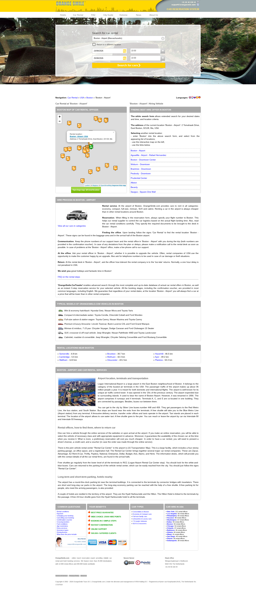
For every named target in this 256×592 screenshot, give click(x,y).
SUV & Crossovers (140, 523)
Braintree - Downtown (141, 169)
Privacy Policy (74, 576)
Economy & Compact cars (142, 514)
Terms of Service (61, 576)
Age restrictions (62, 526)
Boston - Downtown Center (143, 160)
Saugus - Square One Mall (143, 192)
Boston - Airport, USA (79, 136)
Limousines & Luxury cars (142, 519)
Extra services (62, 528)
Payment (60, 514)
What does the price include (67, 534)
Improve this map (119, 185)
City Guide (108, 15)
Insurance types (62, 530)
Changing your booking (65, 516)
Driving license (62, 532)
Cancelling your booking (65, 518)
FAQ (93, 15)
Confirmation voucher (64, 520)
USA (82, 97)
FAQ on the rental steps (69, 277)
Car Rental (78, 15)
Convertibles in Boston (141, 512)
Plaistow (159, 360)
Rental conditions (63, 511)
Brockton (111, 354)
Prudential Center (139, 178)
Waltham (63, 360)
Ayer (157, 357)
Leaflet (87, 185)
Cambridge (64, 357)
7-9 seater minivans (140, 521)
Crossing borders (63, 522)
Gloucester (112, 360)
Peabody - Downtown (141, 173)
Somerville (64, 354)
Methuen (111, 357)
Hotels (63, 15)
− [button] (60, 121)
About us (83, 576)
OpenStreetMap (106, 185)
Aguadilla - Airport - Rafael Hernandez (148, 155)
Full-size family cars (140, 516)
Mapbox (95, 185)
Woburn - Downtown (140, 164)
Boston (89, 97)
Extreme (123, 15)
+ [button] (60, 116)
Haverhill (159, 354)
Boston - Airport (138, 150)
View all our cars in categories (72, 226)
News (138, 15)
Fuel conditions (62, 524)
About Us (153, 15)
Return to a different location (109, 44)
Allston (134, 182)
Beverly (134, 187)
